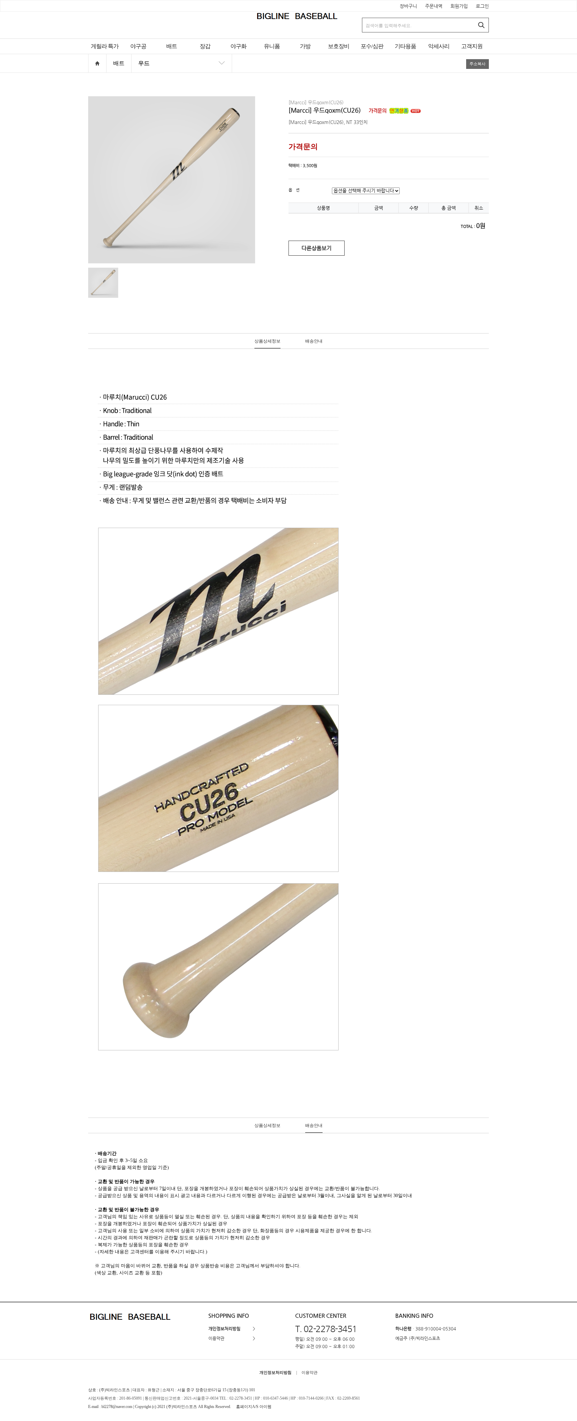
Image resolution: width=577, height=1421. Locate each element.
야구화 (238, 46)
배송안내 (314, 341)
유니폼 (272, 46)
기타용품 (405, 46)
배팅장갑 (205, 54)
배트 (171, 46)
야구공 (138, 46)
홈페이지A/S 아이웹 (253, 1406)
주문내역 (433, 6)
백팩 (305, 54)
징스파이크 (238, 54)
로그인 (482, 6)
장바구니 (408, 6)
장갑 (205, 46)
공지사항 (472, 54)
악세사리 (438, 46)
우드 (171, 54)
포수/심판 (372, 46)
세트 (372, 54)
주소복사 (477, 63)
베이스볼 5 (138, 54)
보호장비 (338, 46)
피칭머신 (405, 54)
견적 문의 (271, 54)
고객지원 (472, 46)
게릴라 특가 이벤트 (105, 54)
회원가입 (459, 6)
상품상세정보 (267, 341)
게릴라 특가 (105, 46)
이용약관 (216, 1338)
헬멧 (338, 54)
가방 (305, 46)
